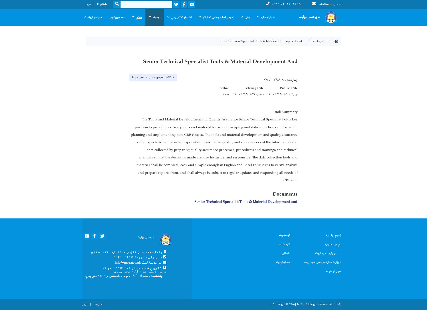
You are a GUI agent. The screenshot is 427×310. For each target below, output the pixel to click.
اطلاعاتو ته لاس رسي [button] (181, 17)
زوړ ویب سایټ (333, 244)
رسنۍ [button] (247, 17)
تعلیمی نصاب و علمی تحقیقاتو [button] (218, 17)
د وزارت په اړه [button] (267, 17)
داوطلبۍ (285, 253)
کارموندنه (284, 244)
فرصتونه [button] (156, 17)
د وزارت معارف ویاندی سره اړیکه (322, 262)
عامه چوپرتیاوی (117, 17)
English (102, 4)
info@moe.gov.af (329, 4)
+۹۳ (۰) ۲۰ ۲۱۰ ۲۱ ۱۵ (286, 4)
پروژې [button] (139, 17)
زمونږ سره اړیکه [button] (94, 17)
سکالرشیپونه (283, 262)
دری (88, 4)
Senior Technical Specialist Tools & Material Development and (246, 202)
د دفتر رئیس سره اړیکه (328, 253)
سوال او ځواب (333, 271)
